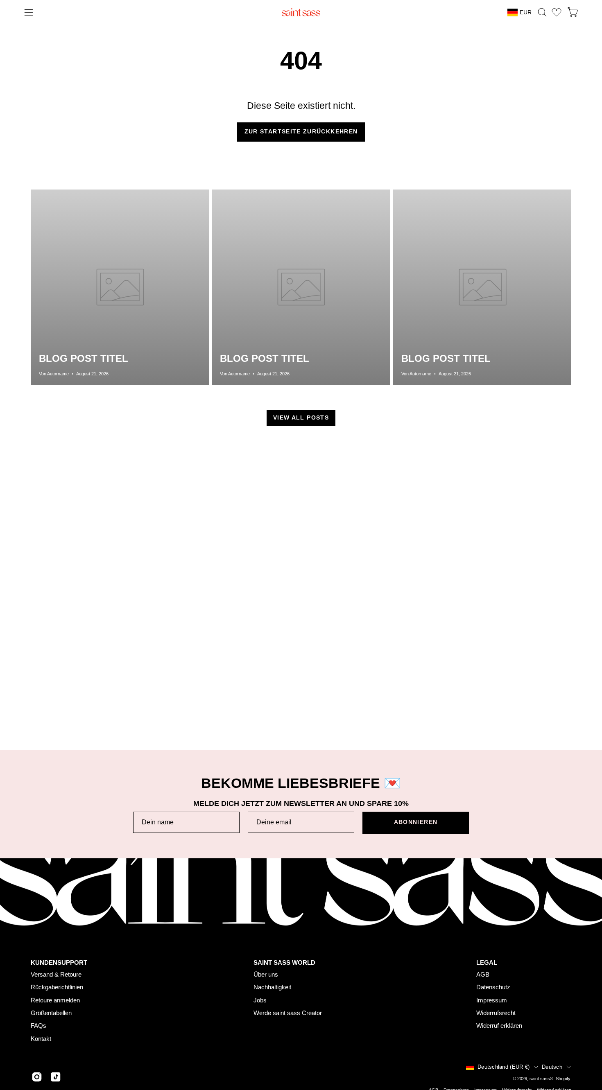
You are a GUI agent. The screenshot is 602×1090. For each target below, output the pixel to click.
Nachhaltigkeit (272, 987)
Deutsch (552, 1067)
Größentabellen (51, 1012)
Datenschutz (493, 987)
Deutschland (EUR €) (504, 1067)
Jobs (260, 1000)
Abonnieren (416, 822)
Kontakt (41, 1038)
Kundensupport (59, 962)
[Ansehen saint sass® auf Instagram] (37, 1077)
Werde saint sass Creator (287, 1012)
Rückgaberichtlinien (57, 987)
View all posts (301, 418)
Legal (486, 962)
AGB (482, 974)
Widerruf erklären (499, 1025)
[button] (542, 12)
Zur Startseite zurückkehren (301, 132)
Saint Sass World (284, 962)
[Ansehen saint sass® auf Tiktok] (56, 1077)
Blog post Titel (83, 358)
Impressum (491, 1000)
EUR (526, 12)
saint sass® (541, 1078)
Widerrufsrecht (496, 1012)
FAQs (38, 1025)
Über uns (265, 974)
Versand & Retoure (56, 974)
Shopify (563, 1078)
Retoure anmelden (55, 1000)
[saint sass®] (301, 12)
